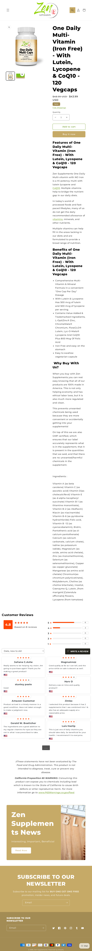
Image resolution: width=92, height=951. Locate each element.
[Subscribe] (67, 903)
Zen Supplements (41, 950)
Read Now (21, 850)
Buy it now (69, 134)
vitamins (58, 219)
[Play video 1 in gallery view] (20, 76)
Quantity (56, 112)
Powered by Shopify (56, 950)
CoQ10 (56, 188)
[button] (8, 10)
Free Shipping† (59, 108)
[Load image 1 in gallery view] (10, 76)
